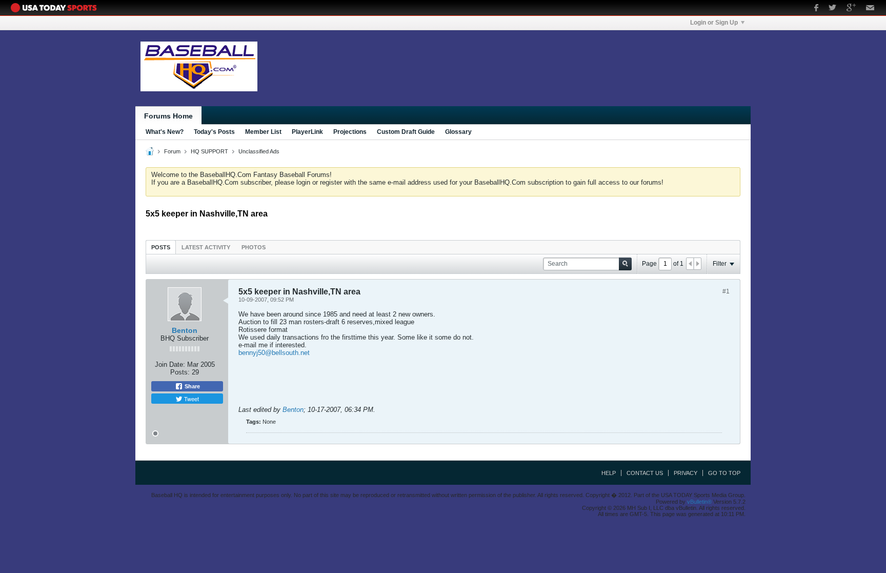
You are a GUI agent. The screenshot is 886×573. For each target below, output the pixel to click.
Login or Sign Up (714, 22)
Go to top (724, 473)
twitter (832, 9)
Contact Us (645, 473)
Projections (350, 131)
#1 (726, 291)
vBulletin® (699, 502)
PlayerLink (307, 131)
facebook (816, 9)
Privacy (685, 473)
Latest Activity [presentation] (206, 247)
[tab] (161, 247)
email (870, 9)
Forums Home (168, 116)
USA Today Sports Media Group (56, 8)
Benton (184, 330)
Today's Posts (214, 131)
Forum (172, 151)
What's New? (165, 131)
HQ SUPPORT (209, 151)
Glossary (458, 131)
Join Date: (170, 364)
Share (191, 386)
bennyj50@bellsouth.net (274, 353)
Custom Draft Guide (406, 131)
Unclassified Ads (258, 151)
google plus (851, 9)
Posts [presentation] (160, 247)
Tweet (191, 398)
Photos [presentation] (253, 247)
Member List (263, 131)
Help (608, 473)
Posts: (180, 372)
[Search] (625, 264)
